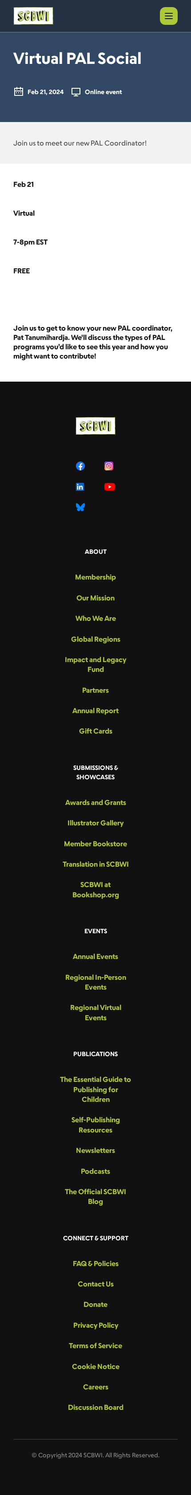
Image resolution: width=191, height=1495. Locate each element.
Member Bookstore (95, 843)
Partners (95, 690)
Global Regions (95, 639)
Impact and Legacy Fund (95, 664)
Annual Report (95, 710)
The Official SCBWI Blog (95, 1196)
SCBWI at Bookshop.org (95, 889)
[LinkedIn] (81, 487)
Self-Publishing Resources (96, 1124)
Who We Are (96, 618)
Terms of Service (95, 1345)
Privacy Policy (95, 1325)
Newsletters (95, 1150)
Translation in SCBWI (96, 864)
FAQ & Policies (96, 1263)
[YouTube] (109, 486)
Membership (95, 576)
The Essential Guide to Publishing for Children (95, 1089)
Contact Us (96, 1283)
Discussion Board (95, 1407)
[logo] (33, 16)
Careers (95, 1386)
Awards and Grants (95, 802)
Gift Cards (95, 730)
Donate (95, 1304)
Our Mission (95, 597)
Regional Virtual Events (95, 1012)
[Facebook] (81, 466)
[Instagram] (109, 466)
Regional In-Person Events (95, 982)
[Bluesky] (81, 507)
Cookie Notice (95, 1366)
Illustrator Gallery (95, 822)
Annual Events (95, 956)
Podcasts (95, 1171)
